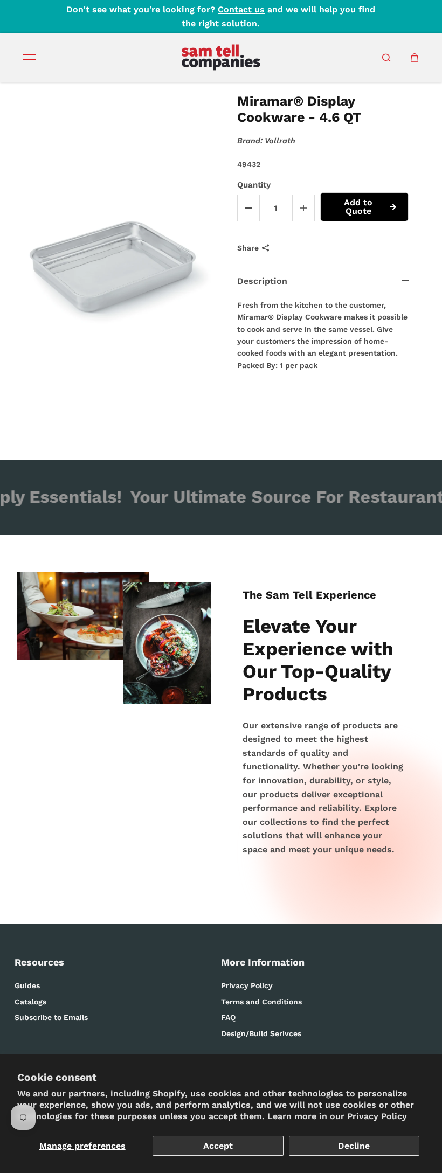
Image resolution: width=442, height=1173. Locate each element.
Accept (218, 1146)
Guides (27, 985)
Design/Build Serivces (261, 1033)
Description (262, 281)
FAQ (228, 1017)
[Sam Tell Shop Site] (221, 57)
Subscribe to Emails (51, 1017)
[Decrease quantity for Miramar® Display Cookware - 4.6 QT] (248, 208)
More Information (263, 962)
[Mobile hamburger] (29, 58)
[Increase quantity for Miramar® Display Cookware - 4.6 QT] (303, 208)
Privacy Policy (377, 1116)
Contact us (241, 9)
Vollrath (280, 140)
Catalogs (30, 1001)
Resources (39, 962)
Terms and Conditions (261, 1001)
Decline (354, 1146)
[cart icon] (414, 57)
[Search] (386, 57)
